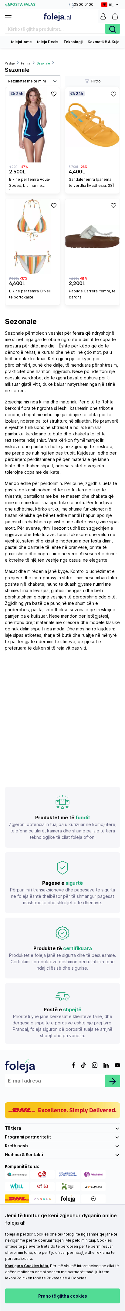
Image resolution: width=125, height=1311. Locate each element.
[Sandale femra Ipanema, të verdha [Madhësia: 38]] (92, 124)
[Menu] (10, 15)
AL (111, 4)
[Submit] (112, 1081)
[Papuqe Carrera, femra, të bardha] (92, 236)
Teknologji (73, 42)
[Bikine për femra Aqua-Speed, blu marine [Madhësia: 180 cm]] (32, 124)
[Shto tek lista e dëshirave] (54, 94)
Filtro (96, 81)
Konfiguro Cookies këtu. (27, 1266)
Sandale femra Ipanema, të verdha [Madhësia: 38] (91, 182)
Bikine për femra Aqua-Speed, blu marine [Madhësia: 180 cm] (30, 183)
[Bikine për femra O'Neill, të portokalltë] (32, 236)
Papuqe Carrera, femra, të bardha (92, 294)
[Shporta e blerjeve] (115, 16)
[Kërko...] (112, 29)
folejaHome (21, 42)
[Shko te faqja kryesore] (57, 16)
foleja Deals (47, 42)
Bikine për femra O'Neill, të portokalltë (30, 294)
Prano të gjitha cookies (62, 1296)
